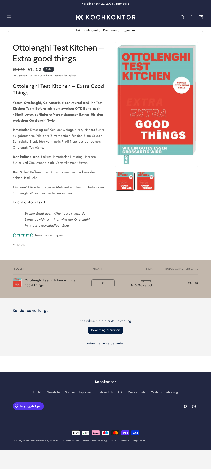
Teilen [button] (21, 245)
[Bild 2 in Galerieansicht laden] (146, 181)
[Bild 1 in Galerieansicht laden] (125, 181)
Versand (34, 76)
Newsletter (54, 392)
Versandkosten (137, 392)
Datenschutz (105, 392)
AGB (120, 392)
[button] (8, 17)
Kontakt (37, 392)
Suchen (70, 392)
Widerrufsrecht (70, 440)
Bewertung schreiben (105, 330)
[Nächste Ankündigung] (202, 4)
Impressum (86, 392)
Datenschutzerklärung (95, 440)
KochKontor (29, 440)
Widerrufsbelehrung (164, 392)
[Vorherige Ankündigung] (8, 4)
